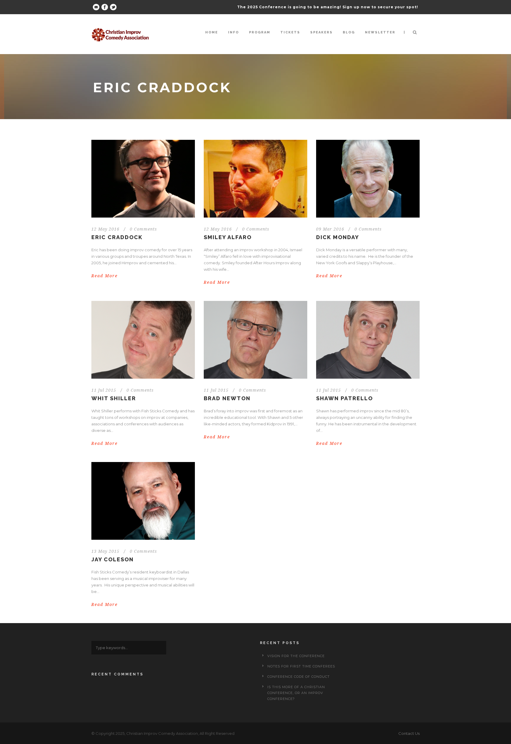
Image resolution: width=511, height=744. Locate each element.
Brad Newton (227, 398)
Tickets (290, 32)
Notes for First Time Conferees (301, 666)
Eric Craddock (117, 237)
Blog (349, 32)
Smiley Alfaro (228, 237)
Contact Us (409, 733)
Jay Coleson (112, 559)
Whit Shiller (113, 398)
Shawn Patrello (344, 398)
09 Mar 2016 (330, 229)
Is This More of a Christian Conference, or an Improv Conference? (296, 693)
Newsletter (380, 32)
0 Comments (143, 229)
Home (211, 32)
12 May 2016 (105, 229)
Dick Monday (337, 237)
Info (233, 32)
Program (259, 32)
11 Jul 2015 (103, 390)
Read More (104, 275)
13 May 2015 (105, 551)
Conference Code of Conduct (298, 677)
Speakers (321, 32)
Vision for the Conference (296, 656)
